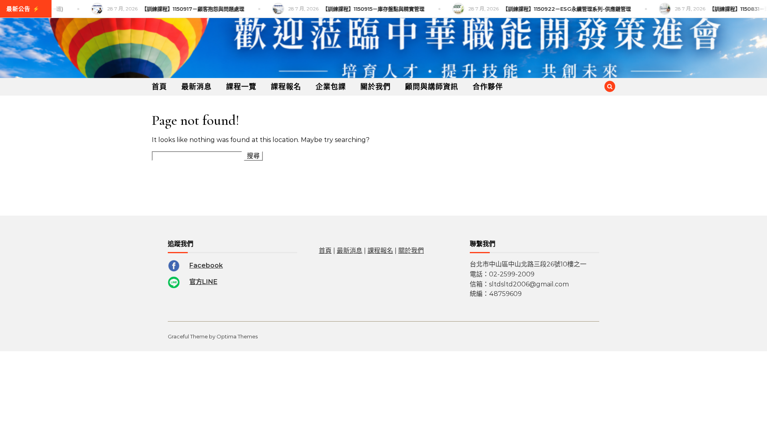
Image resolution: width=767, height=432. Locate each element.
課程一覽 (241, 86)
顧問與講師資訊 (431, 86)
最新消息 (196, 86)
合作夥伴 (488, 86)
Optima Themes (237, 336)
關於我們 (375, 86)
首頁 (159, 86)
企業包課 (331, 86)
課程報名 (286, 86)
